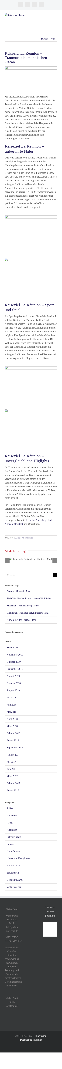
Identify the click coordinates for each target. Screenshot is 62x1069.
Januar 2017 (13, 790)
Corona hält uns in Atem (19, 591)
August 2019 (13, 676)
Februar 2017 (13, 783)
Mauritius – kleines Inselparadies (23, 605)
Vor (53, 38)
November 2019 (15, 654)
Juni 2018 (12, 704)
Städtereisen (13, 872)
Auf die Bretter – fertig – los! (21, 620)
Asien (17, 538)
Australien (12, 829)
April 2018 (12, 719)
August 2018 (13, 690)
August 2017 (13, 754)
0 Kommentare (27, 538)
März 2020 (12, 647)
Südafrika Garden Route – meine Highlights (29, 598)
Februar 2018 (13, 733)
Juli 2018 (11, 697)
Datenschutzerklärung (31, 1039)
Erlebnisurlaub (14, 837)
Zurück (44, 38)
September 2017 (15, 747)
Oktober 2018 (14, 683)
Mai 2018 (11, 711)
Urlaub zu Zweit (15, 879)
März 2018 (12, 726)
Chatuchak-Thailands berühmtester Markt (27, 612)
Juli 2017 (11, 761)
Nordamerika (13, 865)
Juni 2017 (12, 769)
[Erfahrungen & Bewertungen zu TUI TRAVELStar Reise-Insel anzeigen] (50, 924)
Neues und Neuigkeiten (18, 858)
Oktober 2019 (14, 661)
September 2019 (15, 669)
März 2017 (12, 776)
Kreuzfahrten (13, 851)
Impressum (40, 1036)
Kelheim (30, 520)
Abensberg (41, 520)
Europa (10, 844)
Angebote (12, 815)
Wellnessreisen (14, 887)
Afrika (10, 808)
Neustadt (18, 524)
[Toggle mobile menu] (56, 15)
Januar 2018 (13, 740)
